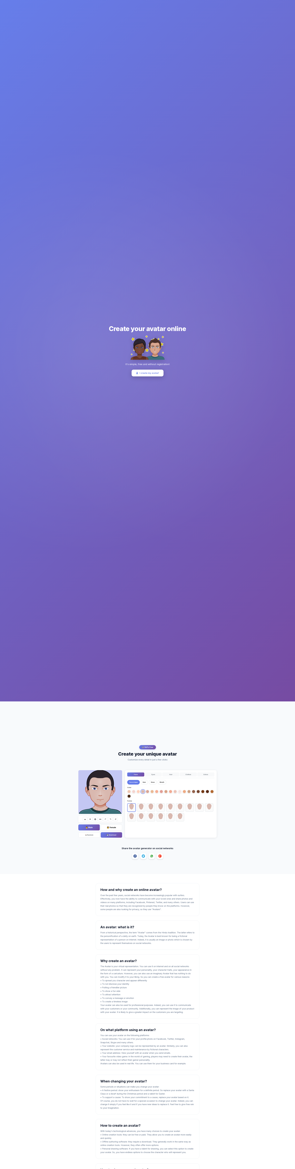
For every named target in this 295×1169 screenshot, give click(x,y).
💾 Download (111, 835)
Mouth (162, 782)
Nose (153, 782)
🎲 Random (89, 835)
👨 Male (89, 827)
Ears (144, 782)
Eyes (153, 774)
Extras (206, 774)
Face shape (133, 782)
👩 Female (111, 827)
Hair (170, 774)
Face (136, 774)
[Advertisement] (147, 728)
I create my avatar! (149, 373)
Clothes (188, 774)
